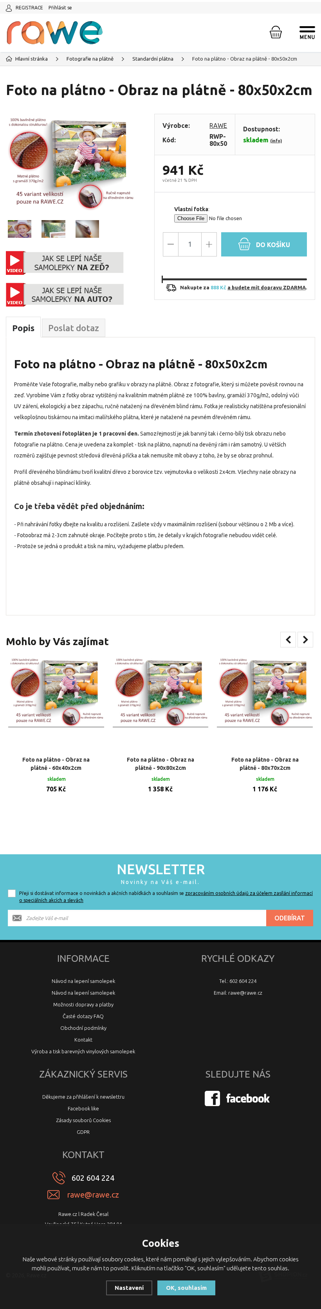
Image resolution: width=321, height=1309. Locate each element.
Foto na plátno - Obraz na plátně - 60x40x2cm (56, 764)
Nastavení (129, 1287)
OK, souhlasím (186, 1287)
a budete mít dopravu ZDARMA (266, 287)
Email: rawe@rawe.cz (238, 992)
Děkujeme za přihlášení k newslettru (83, 1096)
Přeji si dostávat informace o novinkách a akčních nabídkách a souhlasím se (166, 897)
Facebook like (83, 1108)
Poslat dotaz (73, 328)
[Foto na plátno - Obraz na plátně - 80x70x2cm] (265, 703)
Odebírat (289, 918)
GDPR (83, 1132)
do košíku (272, 244)
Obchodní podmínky (83, 1028)
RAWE (218, 125)
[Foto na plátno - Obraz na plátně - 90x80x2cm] (161, 703)
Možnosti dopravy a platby (83, 1004)
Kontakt (83, 1039)
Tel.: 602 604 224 (237, 981)
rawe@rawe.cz (93, 1194)
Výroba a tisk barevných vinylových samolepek (83, 1051)
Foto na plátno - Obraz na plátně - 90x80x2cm (160, 764)
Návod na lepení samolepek (83, 981)
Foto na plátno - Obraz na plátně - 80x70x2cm (265, 764)
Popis (23, 328)
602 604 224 (93, 1177)
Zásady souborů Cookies (83, 1120)
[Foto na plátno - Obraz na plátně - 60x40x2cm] (56, 703)
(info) (276, 140)
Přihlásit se (60, 7)
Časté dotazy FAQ (83, 1016)
